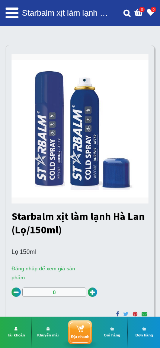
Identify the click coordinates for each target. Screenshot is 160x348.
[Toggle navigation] (12, 13)
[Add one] (92, 292)
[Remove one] (16, 292)
